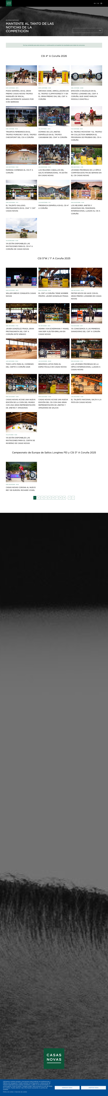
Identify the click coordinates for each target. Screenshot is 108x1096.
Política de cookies (8, 1091)
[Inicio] (9, 3)
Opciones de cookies (21, 1091)
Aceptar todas (93, 1087)
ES (98, 3)
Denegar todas (67, 1087)
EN (95, 3)
